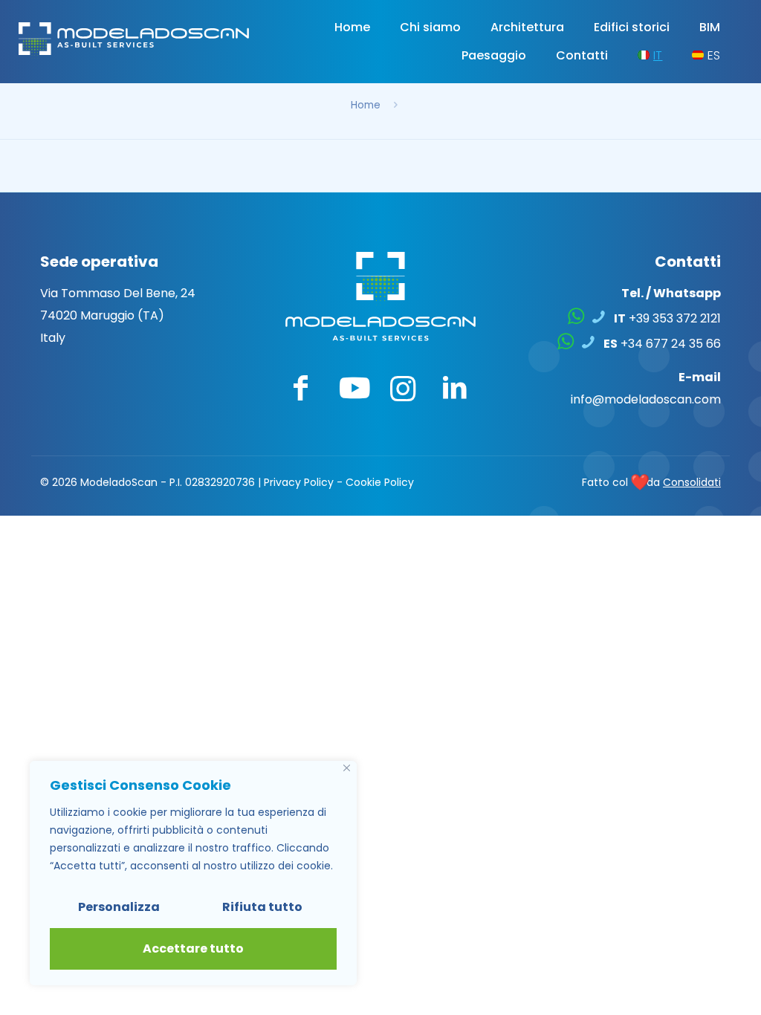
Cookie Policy (380, 482)
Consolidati (692, 482)
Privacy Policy (299, 482)
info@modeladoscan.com (646, 399)
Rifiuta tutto (262, 906)
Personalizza (119, 906)
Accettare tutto (193, 948)
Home (365, 105)
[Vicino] (346, 768)
